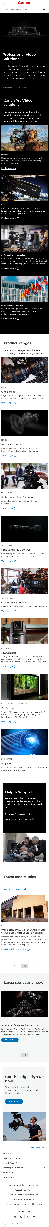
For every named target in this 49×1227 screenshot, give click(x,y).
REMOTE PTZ (6, 648)
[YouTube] (34, 1217)
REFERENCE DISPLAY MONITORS (14, 704)
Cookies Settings (36, 1204)
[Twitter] (28, 1217)
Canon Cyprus (23, 1211)
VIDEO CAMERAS (7, 493)
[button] (15, 966)
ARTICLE (4, 1021)
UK (2, 925)
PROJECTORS (6, 759)
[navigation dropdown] (44, 3)
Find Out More (10, 1040)
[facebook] (15, 1217)
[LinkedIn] (21, 1217)
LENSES (4, 387)
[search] (4, 3)
